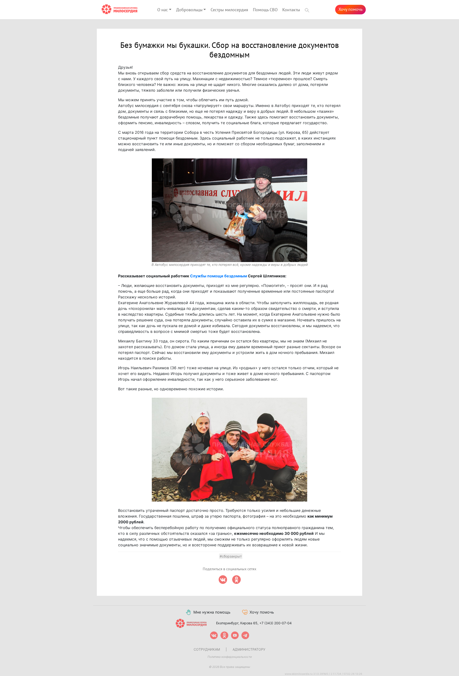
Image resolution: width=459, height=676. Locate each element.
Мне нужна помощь (211, 612)
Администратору (249, 649)
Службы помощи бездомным (218, 276)
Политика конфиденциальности (230, 657)
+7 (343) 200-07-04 (275, 623)
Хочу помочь (350, 9)
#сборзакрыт (231, 556)
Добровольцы (189, 9)
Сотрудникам (207, 649)
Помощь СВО (265, 9)
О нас (162, 9)
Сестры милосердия (229, 9)
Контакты (291, 9)
